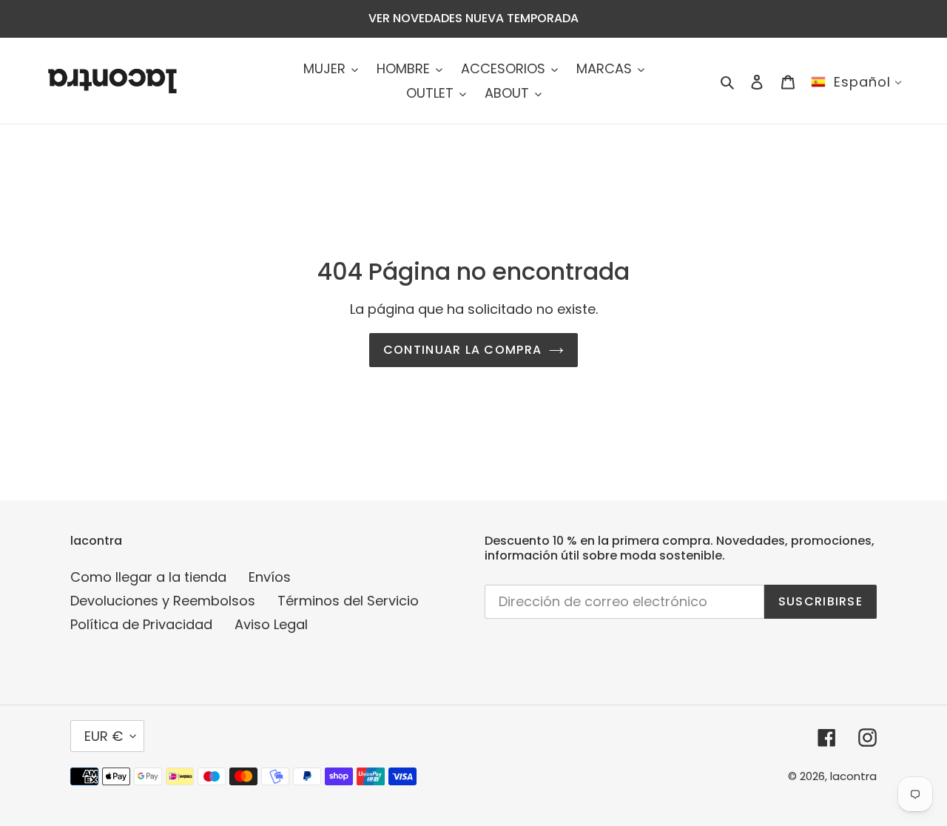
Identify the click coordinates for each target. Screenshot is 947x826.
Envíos (270, 577)
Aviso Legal (271, 624)
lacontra (853, 776)
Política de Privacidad (141, 624)
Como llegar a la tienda (148, 577)
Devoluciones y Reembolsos (162, 600)
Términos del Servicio (348, 600)
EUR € (103, 736)
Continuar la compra (462, 349)
